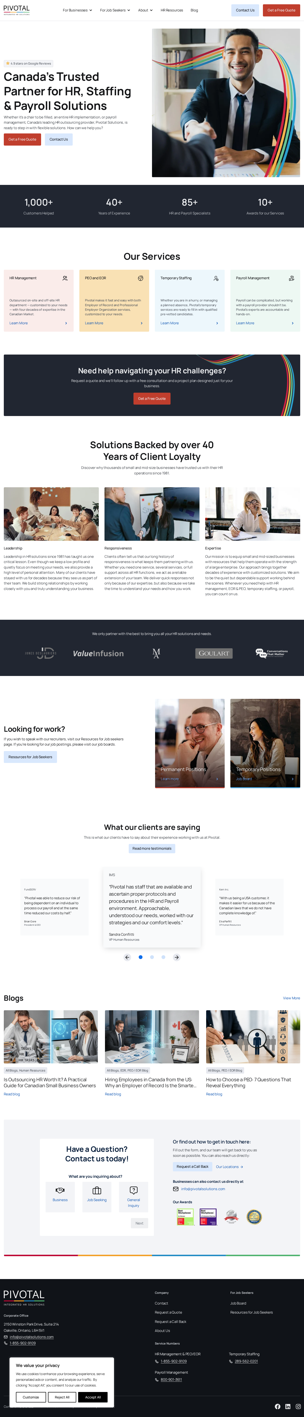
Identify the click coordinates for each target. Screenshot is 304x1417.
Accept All (93, 1397)
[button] (127, 957)
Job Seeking (97, 1200)
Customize (31, 1397)
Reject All (62, 1397)
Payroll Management (171, 1372)
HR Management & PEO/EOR (177, 1353)
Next (139, 1223)
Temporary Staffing (244, 1353)
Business (60, 1200)
